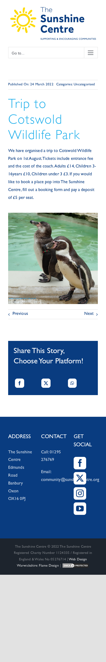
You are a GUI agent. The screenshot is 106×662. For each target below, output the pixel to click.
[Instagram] (80, 493)
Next (88, 314)
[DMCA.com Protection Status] (75, 566)
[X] (46, 383)
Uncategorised (84, 84)
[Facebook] (20, 383)
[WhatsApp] (72, 383)
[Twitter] (80, 478)
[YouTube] (80, 508)
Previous (20, 314)
